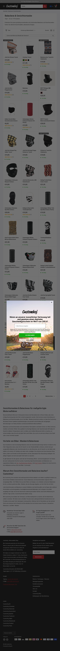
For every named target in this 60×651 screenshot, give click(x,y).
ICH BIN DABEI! (30, 335)
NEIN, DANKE (30, 340)
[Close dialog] (51, 302)
